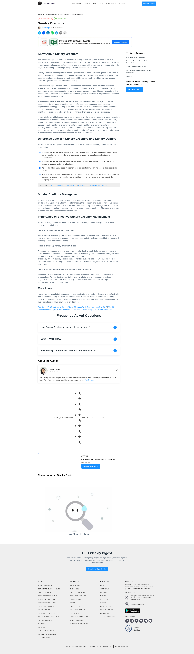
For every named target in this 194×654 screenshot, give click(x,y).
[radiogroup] (77, 417)
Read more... (89, 380)
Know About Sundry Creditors (135, 57)
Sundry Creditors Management (136, 66)
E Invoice (81, 185)
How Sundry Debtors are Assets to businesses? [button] (65, 327)
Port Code (42, 307)
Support (122, 3)
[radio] (79, 395)
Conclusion (129, 76)
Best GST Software (56, 185)
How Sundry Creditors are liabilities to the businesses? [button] (69, 350)
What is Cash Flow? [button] (51, 339)
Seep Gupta (46, 28)
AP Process (102, 185)
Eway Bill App (92, 185)
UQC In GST (101, 307)
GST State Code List (103, 310)
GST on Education (62, 310)
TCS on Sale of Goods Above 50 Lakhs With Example (71, 307)
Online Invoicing (71, 185)
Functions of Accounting (82, 310)
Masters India (81, 646)
